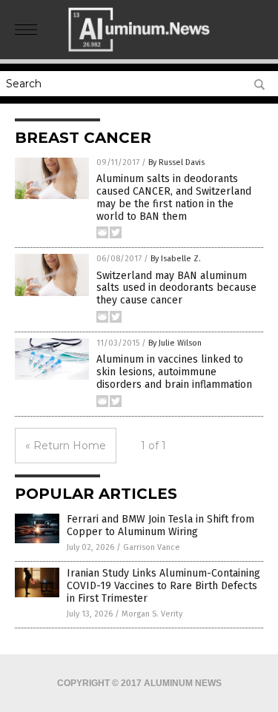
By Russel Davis (176, 162)
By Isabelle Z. (175, 258)
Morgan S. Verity (152, 614)
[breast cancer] (138, 49)
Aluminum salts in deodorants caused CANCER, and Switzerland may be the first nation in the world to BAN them (173, 197)
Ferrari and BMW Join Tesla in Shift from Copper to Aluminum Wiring (160, 525)
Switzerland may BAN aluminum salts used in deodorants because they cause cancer (176, 288)
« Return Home (65, 445)
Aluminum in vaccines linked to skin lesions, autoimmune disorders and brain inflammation (174, 372)
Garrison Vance (151, 547)
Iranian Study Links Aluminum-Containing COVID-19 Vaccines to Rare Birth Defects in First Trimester (163, 586)
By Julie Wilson (175, 343)
